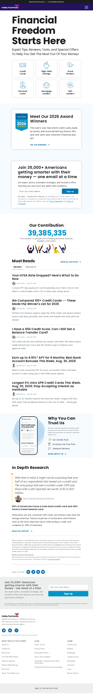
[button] (86, 7)
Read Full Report (20, 531)
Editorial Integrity (8, 661)
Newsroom (6, 653)
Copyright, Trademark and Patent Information (47, 662)
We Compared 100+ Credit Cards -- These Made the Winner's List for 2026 (44, 302)
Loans (69, 669)
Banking (70, 648)
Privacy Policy (40, 648)
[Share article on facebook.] (28, 573)
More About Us (55, 454)
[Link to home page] (10, 7)
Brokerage (71, 653)
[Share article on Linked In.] (38, 573)
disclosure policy (54, 559)
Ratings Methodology (10, 665)
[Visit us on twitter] (11, 632)
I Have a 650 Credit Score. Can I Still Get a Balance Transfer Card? (43, 330)
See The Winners (38, 145)
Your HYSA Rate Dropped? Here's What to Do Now (45, 277)
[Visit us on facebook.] (5, 632)
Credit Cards (72, 644)
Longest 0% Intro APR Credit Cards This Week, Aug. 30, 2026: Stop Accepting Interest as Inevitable (46, 386)
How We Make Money (10, 657)
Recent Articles (72, 673)
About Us (5, 644)
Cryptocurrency (73, 657)
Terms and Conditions (43, 657)
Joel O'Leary (21, 283)
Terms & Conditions (52, 605)
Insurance (70, 665)
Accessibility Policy (42, 653)
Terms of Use (40, 644)
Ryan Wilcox (21, 365)
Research (31, 266)
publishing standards (61, 547)
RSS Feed (5, 669)
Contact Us (6, 648)
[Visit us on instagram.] (17, 632)
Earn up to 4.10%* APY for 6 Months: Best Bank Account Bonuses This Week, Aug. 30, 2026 (46, 359)
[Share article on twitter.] (33, 573)
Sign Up (68, 593)
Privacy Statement (56, 201)
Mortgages (71, 661)
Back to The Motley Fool (46, 688)
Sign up (70, 191)
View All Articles (69, 262)
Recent (18, 266)
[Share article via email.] (43, 573)
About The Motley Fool (10, 673)
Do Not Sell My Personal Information (48, 667)
